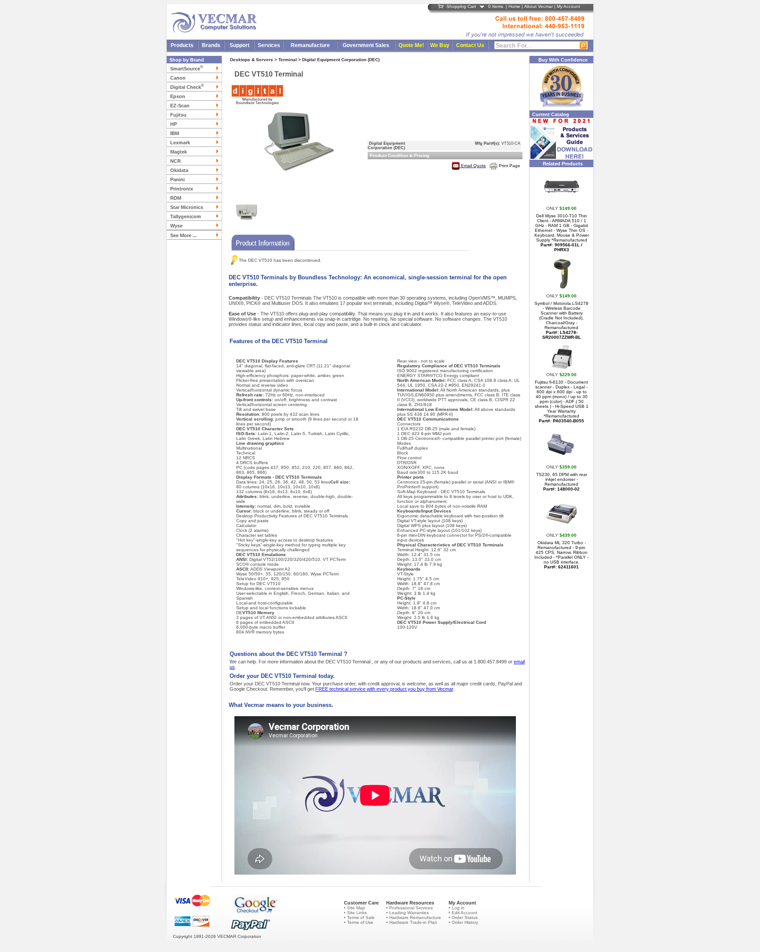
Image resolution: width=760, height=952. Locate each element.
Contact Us (470, 45)
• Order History (463, 922)
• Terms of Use (358, 922)
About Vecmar (538, 6)
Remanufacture (310, 45)
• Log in (456, 907)
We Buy (439, 45)
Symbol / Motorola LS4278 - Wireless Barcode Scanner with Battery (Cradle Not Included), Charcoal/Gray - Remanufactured (561, 320)
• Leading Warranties (407, 912)
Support (239, 45)
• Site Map (354, 907)
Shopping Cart (461, 6)
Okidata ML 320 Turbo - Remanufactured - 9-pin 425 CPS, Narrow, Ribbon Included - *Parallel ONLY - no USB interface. (561, 554)
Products (182, 45)
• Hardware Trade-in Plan (411, 922)
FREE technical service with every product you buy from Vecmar (384, 689)
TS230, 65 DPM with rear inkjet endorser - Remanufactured (561, 481)
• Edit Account (463, 912)
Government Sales (366, 45)
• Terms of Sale (359, 917)
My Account (568, 6)
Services (269, 45)
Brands (211, 45)
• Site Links (355, 912)
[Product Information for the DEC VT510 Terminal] (262, 240)
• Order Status (463, 917)
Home (514, 6)
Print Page (509, 165)
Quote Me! (411, 45)
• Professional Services (409, 907)
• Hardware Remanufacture (413, 917)
